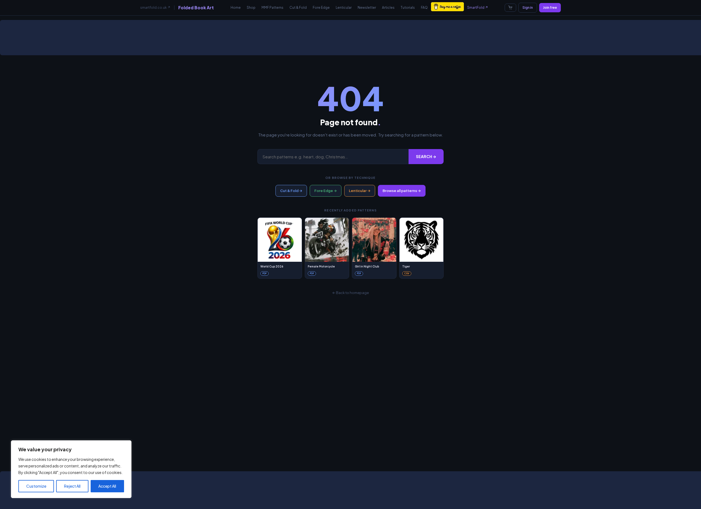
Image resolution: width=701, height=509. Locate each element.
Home (236, 7)
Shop (251, 7)
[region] (71, 469)
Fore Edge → (325, 190)
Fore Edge (321, 7)
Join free (550, 7)
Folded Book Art (196, 7)
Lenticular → (359, 190)
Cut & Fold (298, 7)
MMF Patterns (272, 7)
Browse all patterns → (402, 190)
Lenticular (344, 7)
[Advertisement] (351, 39)
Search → (426, 156)
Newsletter (367, 7)
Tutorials (408, 7)
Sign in (527, 7)
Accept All (107, 486)
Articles (388, 7)
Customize (36, 486)
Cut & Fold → (291, 190)
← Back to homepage (350, 292)
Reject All (72, 486)
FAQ (424, 7)
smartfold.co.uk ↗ (155, 7)
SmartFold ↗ (477, 7)
